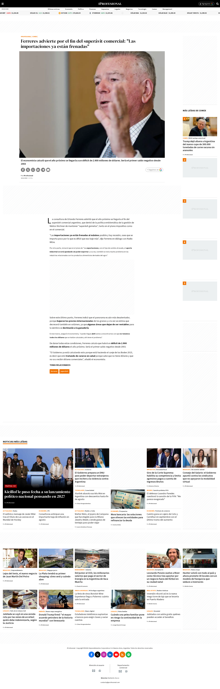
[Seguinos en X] (97, 655)
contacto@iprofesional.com (110, 682)
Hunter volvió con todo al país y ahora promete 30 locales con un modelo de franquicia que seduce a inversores (200, 577)
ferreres (54, 371)
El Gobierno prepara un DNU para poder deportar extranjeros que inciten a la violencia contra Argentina (92, 477)
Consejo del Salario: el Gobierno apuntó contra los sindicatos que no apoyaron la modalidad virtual (199, 477)
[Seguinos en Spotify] (128, 655)
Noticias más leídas (15, 441)
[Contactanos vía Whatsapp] (99, 670)
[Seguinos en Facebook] (91, 655)
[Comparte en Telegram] (43, 170)
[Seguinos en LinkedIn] (110, 655)
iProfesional (26, 37)
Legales (117, 9)
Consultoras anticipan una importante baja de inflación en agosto (54, 517)
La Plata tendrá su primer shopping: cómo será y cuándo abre (54, 576)
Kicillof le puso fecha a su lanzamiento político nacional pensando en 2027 (37, 494)
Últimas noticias (54, 9)
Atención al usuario (96, 665)
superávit (64, 371)
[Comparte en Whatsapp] (33, 170)
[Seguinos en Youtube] (116, 655)
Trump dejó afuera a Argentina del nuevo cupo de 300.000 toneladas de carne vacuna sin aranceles (199, 146)
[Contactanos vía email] (93, 670)
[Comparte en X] (28, 170)
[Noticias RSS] (122, 655)
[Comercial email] (120, 671)
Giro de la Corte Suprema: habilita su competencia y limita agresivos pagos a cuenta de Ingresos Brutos (164, 477)
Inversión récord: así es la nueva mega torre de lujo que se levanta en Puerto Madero (163, 596)
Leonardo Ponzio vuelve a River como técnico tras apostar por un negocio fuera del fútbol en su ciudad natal (163, 577)
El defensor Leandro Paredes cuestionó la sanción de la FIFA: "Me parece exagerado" (164, 496)
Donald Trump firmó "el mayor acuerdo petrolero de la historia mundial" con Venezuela (56, 617)
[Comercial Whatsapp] (126, 671)
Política (81, 9)
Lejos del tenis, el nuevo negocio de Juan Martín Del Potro (20, 575)
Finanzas (92, 9)
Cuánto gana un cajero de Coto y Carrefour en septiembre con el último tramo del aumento (162, 517)
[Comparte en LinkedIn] (38, 170)
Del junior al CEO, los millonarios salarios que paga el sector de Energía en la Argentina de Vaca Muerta (92, 577)
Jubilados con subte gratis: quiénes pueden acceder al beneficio (163, 616)
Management (167, 9)
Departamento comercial (123, 666)
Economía (68, 9)
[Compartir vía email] (48, 170)
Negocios (129, 9)
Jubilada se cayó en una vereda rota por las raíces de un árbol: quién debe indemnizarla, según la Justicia (20, 619)
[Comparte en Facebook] (23, 170)
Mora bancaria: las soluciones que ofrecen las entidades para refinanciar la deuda (127, 517)
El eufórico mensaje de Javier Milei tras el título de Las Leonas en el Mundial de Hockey (19, 517)
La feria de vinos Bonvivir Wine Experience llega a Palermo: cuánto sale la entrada (92, 596)
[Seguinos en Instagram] (104, 655)
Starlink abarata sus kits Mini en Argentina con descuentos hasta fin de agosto (91, 496)
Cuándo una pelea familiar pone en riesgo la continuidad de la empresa (127, 617)
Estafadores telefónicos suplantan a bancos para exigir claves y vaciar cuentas (91, 617)
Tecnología (142, 9)
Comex (154, 9)
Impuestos (105, 9)
